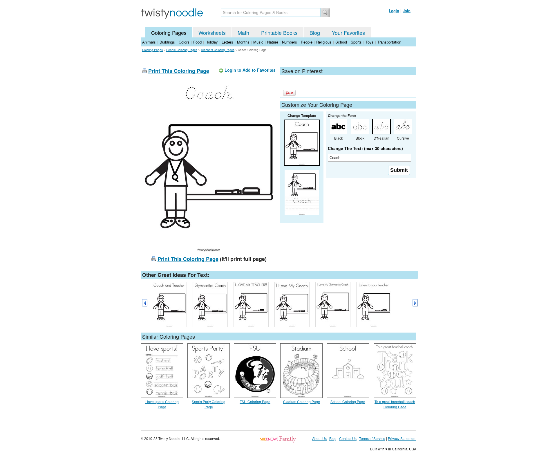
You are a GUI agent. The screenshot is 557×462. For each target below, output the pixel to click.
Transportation (389, 42)
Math (243, 32)
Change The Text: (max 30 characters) (365, 148)
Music (258, 42)
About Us (319, 438)
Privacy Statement (402, 438)
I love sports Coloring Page (162, 404)
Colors (184, 42)
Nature (272, 42)
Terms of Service (372, 438)
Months (243, 42)
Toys (370, 42)
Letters (227, 42)
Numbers (289, 42)
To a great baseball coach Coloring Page (395, 404)
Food (197, 42)
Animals (149, 42)
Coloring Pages (169, 32)
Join (406, 10)
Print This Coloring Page (178, 71)
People (306, 42)
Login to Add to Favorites (250, 70)
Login (394, 10)
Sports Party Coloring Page (208, 404)
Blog (315, 32)
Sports (356, 42)
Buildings (167, 42)
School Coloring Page (347, 401)
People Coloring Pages (181, 50)
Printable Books (279, 32)
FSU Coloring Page (255, 401)
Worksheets (212, 32)
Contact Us (348, 438)
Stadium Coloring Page (301, 401)
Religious (324, 42)
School (341, 42)
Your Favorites (348, 32)
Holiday (211, 42)
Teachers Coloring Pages (217, 50)
